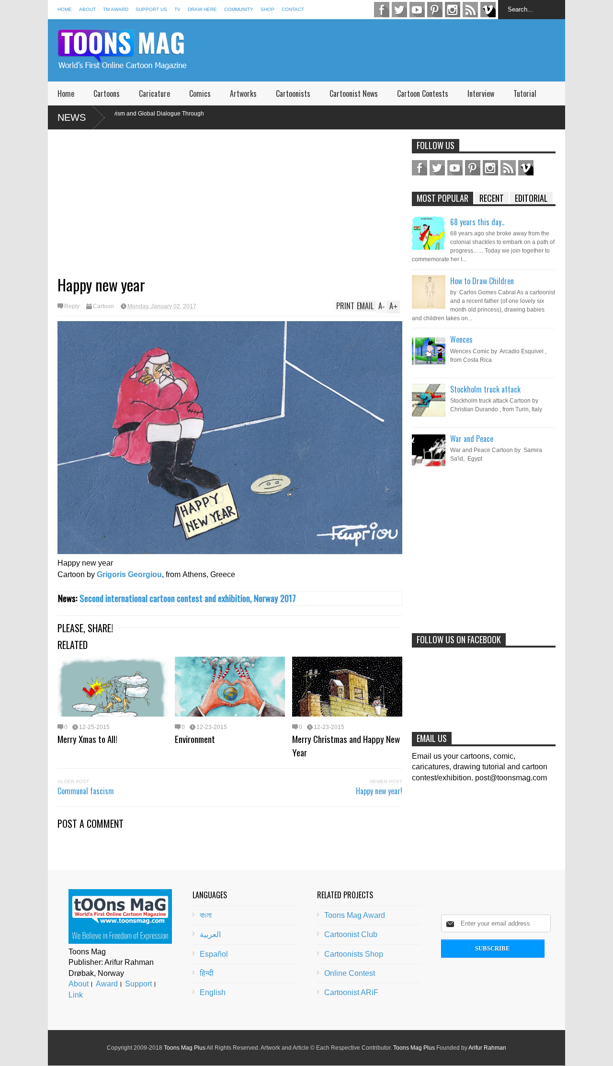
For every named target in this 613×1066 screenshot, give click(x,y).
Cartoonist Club (350, 934)
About (87, 9)
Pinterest (435, 9)
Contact (293, 9)
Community (238, 9)
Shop (267, 9)
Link (75, 995)
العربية (210, 934)
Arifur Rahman (487, 1047)
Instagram (452, 9)
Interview (480, 93)
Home (64, 9)
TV (177, 9)
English (213, 992)
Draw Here (202, 9)
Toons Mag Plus (184, 1047)
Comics (200, 93)
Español (214, 954)
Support (138, 984)
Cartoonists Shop (353, 954)
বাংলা (206, 915)
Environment (195, 738)
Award (107, 984)
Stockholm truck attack (485, 389)
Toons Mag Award (354, 915)
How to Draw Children (482, 281)
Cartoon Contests (422, 93)
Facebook (381, 9)
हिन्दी (207, 973)
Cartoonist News (353, 93)
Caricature (154, 93)
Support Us (151, 9)
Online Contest (349, 973)
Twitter (399, 9)
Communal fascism (85, 791)
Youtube (417, 9)
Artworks (243, 93)
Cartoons (106, 93)
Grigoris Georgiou (129, 574)
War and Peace (471, 438)
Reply (71, 306)
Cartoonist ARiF (351, 992)
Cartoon (103, 306)
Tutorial (524, 93)
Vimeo (488, 9)
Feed (470, 9)
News (71, 117)
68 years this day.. (477, 222)
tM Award (115, 9)
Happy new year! (379, 791)
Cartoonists (293, 93)
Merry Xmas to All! (87, 738)
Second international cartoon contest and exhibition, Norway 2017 (187, 597)
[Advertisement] (390, 50)
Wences (461, 339)
